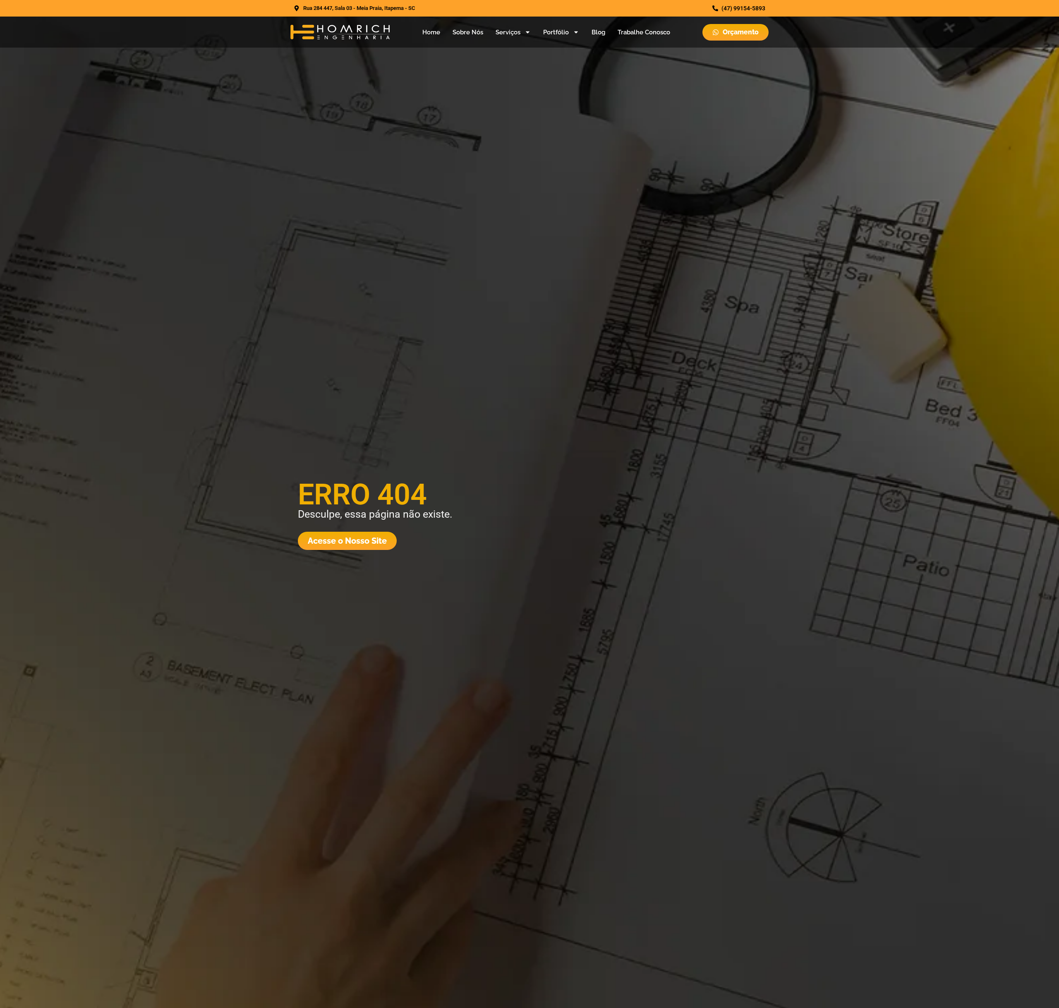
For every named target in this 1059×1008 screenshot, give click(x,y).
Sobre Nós (468, 32)
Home (431, 32)
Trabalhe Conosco (644, 32)
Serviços (508, 32)
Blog (598, 32)
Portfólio (556, 32)
